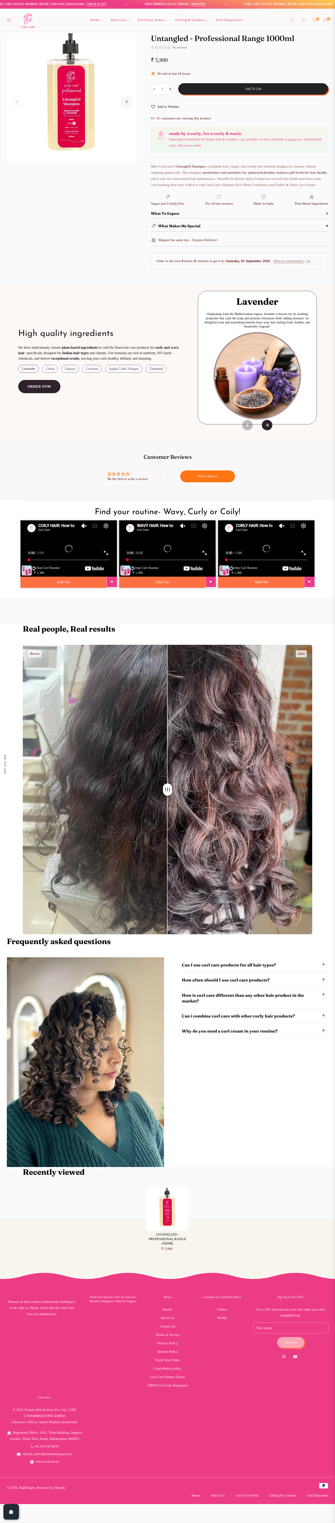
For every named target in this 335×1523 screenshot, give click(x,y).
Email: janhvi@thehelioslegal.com (47, 1454)
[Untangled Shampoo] (17, 1389)
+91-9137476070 (46, 1446)
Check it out (15, 4)
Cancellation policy (167, 1368)
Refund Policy (167, 1351)
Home (196, 1495)
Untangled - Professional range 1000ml (167, 1239)
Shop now (116, 4)
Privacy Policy (167, 1343)
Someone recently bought (55, 1383)
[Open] (11, 1512)
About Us (167, 1318)
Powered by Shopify (50, 1487)
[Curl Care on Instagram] (285, 1356)
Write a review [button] (207, 476)
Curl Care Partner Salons (167, 1377)
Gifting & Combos (282, 1495)
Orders (222, 1309)
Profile (222, 1318)
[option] (72, 98)
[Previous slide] (247, 425)
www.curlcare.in (47, 1461)
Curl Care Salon (247, 1495)
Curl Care (27, 1487)
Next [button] (127, 102)
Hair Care (218, 1495)
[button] (292, 20)
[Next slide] (267, 425)
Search (167, 1309)
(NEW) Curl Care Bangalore (167, 1385)
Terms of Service (168, 1335)
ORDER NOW (39, 386)
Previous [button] (17, 102)
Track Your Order (167, 1360)
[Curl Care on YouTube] (296, 1356)
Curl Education (317, 1495)
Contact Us (167, 1326)
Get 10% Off (5, 764)
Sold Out (63, 582)
